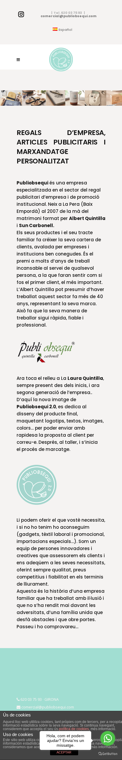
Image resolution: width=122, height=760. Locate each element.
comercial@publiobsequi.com (69, 16)
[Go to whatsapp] (107, 738)
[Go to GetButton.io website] (107, 754)
